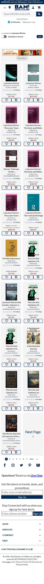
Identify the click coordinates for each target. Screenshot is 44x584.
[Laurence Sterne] (11, 73)
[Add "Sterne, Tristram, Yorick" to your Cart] (16, 188)
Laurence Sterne (11, 83)
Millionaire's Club (29, 22)
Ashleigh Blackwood (12, 176)
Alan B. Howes (34, 220)
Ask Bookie (15, 22)
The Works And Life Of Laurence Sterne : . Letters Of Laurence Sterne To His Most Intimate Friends (11, 435)
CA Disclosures (34, 562)
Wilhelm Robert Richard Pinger (12, 310)
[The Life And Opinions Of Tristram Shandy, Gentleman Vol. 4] (33, 248)
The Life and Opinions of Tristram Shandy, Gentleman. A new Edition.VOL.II (33, 391)
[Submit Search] (39, 14)
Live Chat (37, 475)
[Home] (22, 7)
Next (32, 459)
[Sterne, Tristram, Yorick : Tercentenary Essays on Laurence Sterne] (11, 159)
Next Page (33, 434)
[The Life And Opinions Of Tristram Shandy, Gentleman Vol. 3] (33, 292)
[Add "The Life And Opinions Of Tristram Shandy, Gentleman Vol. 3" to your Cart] (38, 321)
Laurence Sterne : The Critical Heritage (33, 214)
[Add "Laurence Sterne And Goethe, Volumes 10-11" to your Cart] (16, 321)
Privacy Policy (22, 564)
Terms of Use (21, 562)
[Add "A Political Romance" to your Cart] (16, 277)
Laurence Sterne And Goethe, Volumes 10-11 (11, 303)
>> (37, 459)
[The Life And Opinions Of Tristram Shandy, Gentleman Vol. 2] (11, 336)
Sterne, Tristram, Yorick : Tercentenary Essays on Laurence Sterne (11, 170)
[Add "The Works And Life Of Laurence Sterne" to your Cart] (16, 452)
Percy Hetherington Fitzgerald (11, 441)
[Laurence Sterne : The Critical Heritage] (33, 202)
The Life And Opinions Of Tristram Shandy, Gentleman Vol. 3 (33, 303)
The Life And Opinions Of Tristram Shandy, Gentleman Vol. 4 (33, 260)
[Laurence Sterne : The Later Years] (11, 115)
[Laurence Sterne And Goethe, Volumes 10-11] (11, 292)
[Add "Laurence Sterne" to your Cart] (16, 100)
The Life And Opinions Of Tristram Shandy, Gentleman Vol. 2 (11, 347)
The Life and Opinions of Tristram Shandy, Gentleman (11, 391)
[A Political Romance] (11, 248)
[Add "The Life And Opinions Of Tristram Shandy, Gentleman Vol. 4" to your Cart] (38, 277)
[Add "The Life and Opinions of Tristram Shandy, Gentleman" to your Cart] (16, 408)
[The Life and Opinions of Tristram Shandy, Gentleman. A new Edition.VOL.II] (33, 379)
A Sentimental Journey (33, 347)
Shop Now (22, 58)
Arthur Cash (12, 132)
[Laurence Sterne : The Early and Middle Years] (33, 115)
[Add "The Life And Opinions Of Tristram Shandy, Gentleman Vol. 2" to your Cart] (16, 365)
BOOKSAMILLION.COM (25, 559)
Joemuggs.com (8, 562)
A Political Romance (11, 258)
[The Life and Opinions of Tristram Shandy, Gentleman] (11, 379)
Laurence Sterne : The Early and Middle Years (33, 126)
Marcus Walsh (12, 87)
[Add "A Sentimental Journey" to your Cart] (38, 365)
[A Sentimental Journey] (33, 336)
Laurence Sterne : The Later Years (11, 126)
